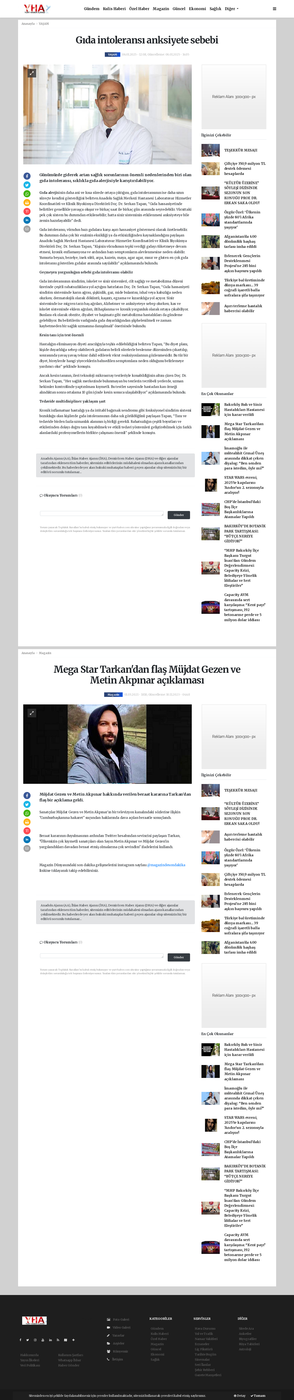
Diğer (230, 9)
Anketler (245, 1334)
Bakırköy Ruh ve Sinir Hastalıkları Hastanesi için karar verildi (244, 410)
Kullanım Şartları (70, 1355)
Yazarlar (118, 1335)
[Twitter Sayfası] (29, 1340)
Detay (241, 1396)
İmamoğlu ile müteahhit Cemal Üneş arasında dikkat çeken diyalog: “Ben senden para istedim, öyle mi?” (244, 458)
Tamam (259, 1396)
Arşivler (118, 1343)
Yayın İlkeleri (29, 1360)
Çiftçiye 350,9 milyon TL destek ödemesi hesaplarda (245, 169)
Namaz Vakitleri (206, 1339)
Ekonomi (197, 9)
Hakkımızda (29, 1355)
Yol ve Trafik (204, 1334)
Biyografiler (248, 1339)
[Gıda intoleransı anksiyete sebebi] (107, 114)
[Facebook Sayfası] (22, 1340)
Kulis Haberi (114, 9)
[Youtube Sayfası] (45, 1340)
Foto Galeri (120, 1319)
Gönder (179, 515)
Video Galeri (121, 1327)
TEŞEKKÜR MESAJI (240, 150)
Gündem (91, 9)
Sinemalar (202, 1359)
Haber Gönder (68, 1365)
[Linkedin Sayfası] (52, 1340)
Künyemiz (120, 1351)
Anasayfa (28, 24)
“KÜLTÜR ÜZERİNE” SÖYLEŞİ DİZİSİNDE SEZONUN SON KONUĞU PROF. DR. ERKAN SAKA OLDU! (241, 193)
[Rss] (60, 1340)
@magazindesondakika (166, 865)
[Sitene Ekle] (75, 1340)
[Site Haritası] (67, 1340)
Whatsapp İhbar (69, 1360)
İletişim (117, 1359)
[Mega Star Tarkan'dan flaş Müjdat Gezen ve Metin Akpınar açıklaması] (107, 744)
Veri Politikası (30, 1365)
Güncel (179, 9)
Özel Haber (139, 9)
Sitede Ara (246, 1329)
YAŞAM (44, 24)
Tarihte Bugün (205, 1354)
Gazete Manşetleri (208, 1375)
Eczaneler (202, 1344)
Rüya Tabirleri (249, 1344)
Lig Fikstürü (204, 1349)
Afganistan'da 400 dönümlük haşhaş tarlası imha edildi (240, 242)
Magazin (161, 9)
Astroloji (245, 1349)
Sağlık (215, 9)
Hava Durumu (205, 1329)
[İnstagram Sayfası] (37, 1340)
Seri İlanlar (203, 1365)
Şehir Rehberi (205, 1370)
